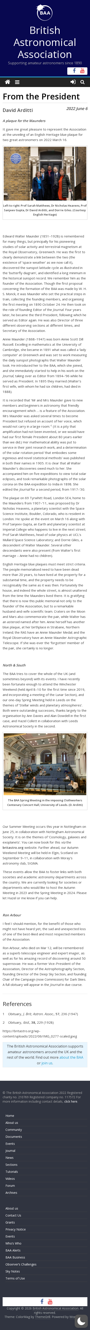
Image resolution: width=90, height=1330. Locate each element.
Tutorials (11, 1172)
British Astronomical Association (45, 42)
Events (10, 1144)
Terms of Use (15, 1278)
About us (11, 1123)
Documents (13, 1137)
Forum (10, 1186)
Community (13, 1130)
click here (70, 1101)
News (9, 1158)
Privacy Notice (15, 1229)
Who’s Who (13, 1243)
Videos (10, 1179)
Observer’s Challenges (20, 1264)
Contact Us (13, 1215)
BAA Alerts (13, 1250)
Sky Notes (12, 1271)
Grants (10, 1222)
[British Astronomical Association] (7, 82)
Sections (11, 1165)
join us (47, 1063)
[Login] (73, 82)
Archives (11, 1193)
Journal (10, 1151)
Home (9, 1116)
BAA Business (15, 1257)
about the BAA (71, 1057)
